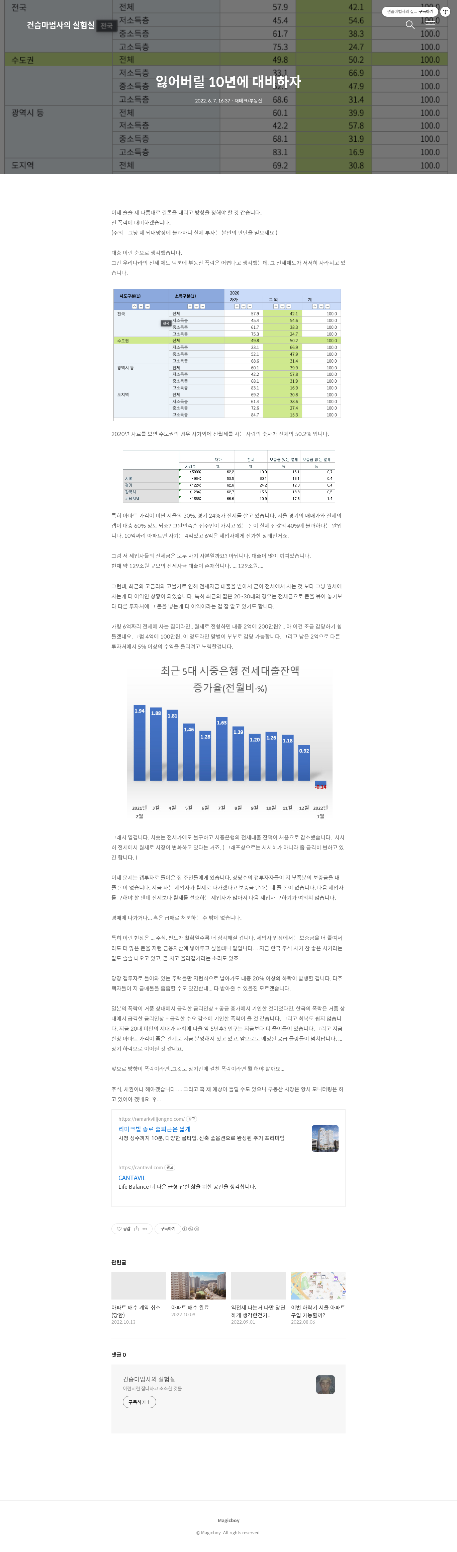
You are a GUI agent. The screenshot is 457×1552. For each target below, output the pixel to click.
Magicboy (229, 1520)
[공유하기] (136, 1229)
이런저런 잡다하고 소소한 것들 (152, 1388)
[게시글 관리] (145, 1229)
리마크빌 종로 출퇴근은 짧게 (154, 1129)
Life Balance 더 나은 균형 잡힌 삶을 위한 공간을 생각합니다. (187, 1186)
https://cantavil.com (140, 1167)
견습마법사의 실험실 (61, 25)
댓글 (118, 1354)
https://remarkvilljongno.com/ (151, 1119)
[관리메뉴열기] (445, 12)
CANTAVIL (132, 1178)
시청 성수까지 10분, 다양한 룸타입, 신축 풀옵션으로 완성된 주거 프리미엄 (201, 1138)
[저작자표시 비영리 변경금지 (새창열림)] (190, 1229)
